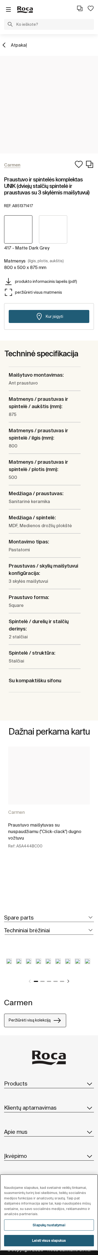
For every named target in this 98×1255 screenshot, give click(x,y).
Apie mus (15, 1132)
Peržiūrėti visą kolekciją (30, 1020)
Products (15, 1083)
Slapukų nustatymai (49, 1225)
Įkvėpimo (15, 1156)
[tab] (49, 918)
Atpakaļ (19, 45)
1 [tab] (36, 981)
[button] (10, 25)
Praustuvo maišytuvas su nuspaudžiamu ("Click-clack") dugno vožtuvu (44, 831)
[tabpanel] (49, 803)
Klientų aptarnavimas (30, 1107)
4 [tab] (55, 981)
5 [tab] (62, 981)
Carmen (16, 812)
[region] (49, 1212)
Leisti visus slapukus (49, 1240)
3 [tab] (49, 981)
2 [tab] (42, 981)
